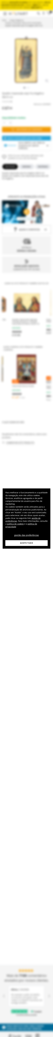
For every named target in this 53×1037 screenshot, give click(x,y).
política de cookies (15, 524)
